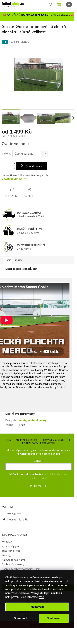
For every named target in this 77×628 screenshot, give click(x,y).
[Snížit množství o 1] (14, 168)
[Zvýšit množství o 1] (14, 164)
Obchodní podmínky (13, 564)
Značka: (20, 41)
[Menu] (69, 4)
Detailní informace (12, 178)
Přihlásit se (38, 486)
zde (41, 597)
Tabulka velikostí (11, 550)
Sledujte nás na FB (17, 519)
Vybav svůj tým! (10, 546)
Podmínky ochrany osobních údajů (21, 569)
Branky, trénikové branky (32, 420)
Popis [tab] (8, 260)
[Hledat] (50, 4)
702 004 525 (14, 514)
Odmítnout (20, 618)
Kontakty (7, 541)
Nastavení (37, 606)
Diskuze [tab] (18, 260)
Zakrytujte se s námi (13, 559)
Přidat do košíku (34, 166)
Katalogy (7, 555)
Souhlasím (54, 618)
